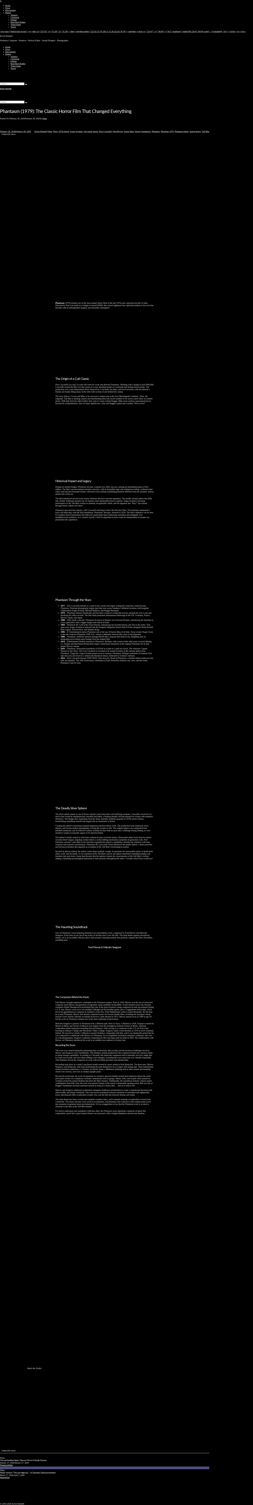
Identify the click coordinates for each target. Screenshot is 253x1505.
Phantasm (156, 131)
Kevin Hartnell (5, 89)
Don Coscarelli (105, 131)
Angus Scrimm (76, 131)
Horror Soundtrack (143, 131)
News (55, 131)
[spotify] (117, 77)
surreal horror (195, 131)
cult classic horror (91, 131)
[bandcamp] (123, 77)
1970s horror (64, 131)
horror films (129, 131)
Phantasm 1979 (167, 131)
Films (44, 118)
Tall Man (205, 131)
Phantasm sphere (182, 131)
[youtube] (136, 77)
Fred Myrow (118, 131)
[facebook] (130, 77)
